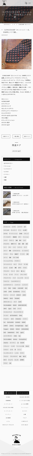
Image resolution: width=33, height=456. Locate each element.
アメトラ (19, 308)
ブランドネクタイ (13, 356)
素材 (20, 240)
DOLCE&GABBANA (7, 305)
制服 (10, 257)
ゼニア (15, 301)
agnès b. (22, 332)
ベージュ (5, 274)
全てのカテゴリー (8, 163)
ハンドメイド (25, 284)
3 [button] (17, 70)
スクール (5, 257)
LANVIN (24, 295)
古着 (5, 177)
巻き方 (24, 356)
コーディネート (8, 169)
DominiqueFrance (22, 339)
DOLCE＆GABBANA (7, 339)
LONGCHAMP (20, 288)
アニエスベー (6, 318)
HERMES (23, 322)
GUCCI (12, 318)
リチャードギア (23, 274)
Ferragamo (6, 329)
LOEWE (10, 291)
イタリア (5, 240)
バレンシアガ (20, 278)
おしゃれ (16, 359)
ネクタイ (22, 353)
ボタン (17, 271)
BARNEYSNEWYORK (22, 305)
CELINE (5, 291)
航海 (19, 243)
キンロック (6, 349)
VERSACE (18, 329)
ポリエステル (6, 243)
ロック (15, 264)
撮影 (16, 267)
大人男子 (25, 230)
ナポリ (5, 288)
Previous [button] (3, 54)
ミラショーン (6, 346)
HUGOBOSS (17, 322)
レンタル (16, 353)
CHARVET (6, 325)
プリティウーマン (7, 278)
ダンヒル (23, 291)
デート (19, 230)
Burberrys (15, 339)
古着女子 (16, 254)
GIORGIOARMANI (24, 329)
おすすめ (5, 233)
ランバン (19, 349)
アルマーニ (11, 240)
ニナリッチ (12, 295)
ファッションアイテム (8, 260)
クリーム (16, 274)
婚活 (20, 356)
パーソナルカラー (7, 237)
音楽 (27, 254)
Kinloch (27, 346)
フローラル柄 (15, 257)
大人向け (11, 267)
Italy (19, 336)
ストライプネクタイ (8, 336)
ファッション (7, 166)
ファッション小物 (20, 346)
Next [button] (29, 54)
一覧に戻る (16, 136)
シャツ (14, 247)
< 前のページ (6, 136)
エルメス (5, 267)
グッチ (14, 278)
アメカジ (25, 267)
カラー (19, 237)
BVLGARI (22, 342)
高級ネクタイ (14, 243)
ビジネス (6, 171)
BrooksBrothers (16, 291)
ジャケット (19, 247)
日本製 (20, 233)
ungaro (9, 308)
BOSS (5, 332)
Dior (4, 322)
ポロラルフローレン (8, 301)
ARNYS (5, 308)
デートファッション (13, 233)
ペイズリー (25, 318)
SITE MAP (24, 425)
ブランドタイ (6, 271)
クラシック (26, 233)
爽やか (19, 267)
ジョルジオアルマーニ (15, 281)
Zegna (26, 325)
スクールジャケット (8, 264)
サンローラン (6, 281)
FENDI (9, 288)
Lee (18, 342)
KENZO (11, 298)
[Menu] (29, 3)
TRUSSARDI (17, 298)
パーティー (7, 174)
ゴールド (11, 274)
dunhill (19, 301)
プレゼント (6, 356)
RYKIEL (20, 315)
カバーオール (12, 342)
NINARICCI (6, 298)
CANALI (15, 336)
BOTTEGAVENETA (13, 315)
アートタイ (22, 254)
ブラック (20, 264)
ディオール (6, 295)
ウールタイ (6, 315)
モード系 (26, 264)
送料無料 (22, 359)
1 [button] (15, 70)
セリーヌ (26, 278)
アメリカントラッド (8, 312)
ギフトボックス (7, 226)
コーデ (25, 247)
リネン (9, 247)
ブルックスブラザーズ (18, 312)
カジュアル (10, 359)
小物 (10, 363)
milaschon (6, 342)
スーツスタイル (25, 250)
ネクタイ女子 (6, 230)
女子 (25, 226)
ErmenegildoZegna (19, 325)
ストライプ (19, 226)
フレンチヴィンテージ (8, 353)
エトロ (11, 349)
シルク (24, 240)
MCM (26, 288)
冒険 (23, 243)
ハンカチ (13, 346)
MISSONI (14, 305)
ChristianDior (18, 318)
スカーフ (5, 250)
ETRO (17, 332)
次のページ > (27, 136)
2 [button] (16, 70)
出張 (27, 243)
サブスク (5, 363)
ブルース (13, 271)
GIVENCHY (18, 295)
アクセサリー (17, 260)
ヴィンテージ (14, 230)
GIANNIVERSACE (11, 332)
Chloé (14, 308)
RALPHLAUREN (10, 322)
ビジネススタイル (16, 250)
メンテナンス (17, 284)
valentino (11, 325)
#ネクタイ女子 (17, 151)
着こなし (23, 271)
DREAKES (12, 329)
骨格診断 (15, 237)
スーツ (5, 247)
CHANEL (14, 288)
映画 (5, 180)
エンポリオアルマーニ (8, 284)
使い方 (5, 359)
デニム (11, 254)
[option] (16, 54)
